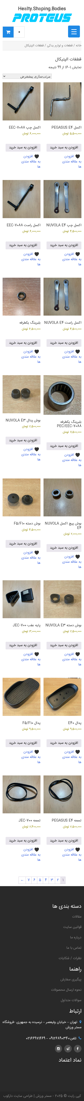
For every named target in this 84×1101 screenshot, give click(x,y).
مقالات (76, 917)
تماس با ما (73, 948)
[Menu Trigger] (74, 31)
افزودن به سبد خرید (64, 148)
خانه (78, 45)
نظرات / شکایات (70, 958)
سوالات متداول (71, 1000)
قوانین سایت (72, 927)
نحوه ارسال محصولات (66, 990)
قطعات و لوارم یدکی (60, 45)
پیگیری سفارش (71, 980)
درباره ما (75, 937)
